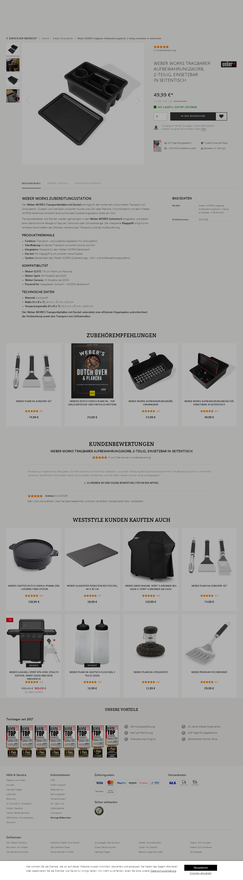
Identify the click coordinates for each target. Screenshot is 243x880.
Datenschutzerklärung (163, 871)
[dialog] (121, 870)
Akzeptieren (201, 868)
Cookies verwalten (201, 873)
